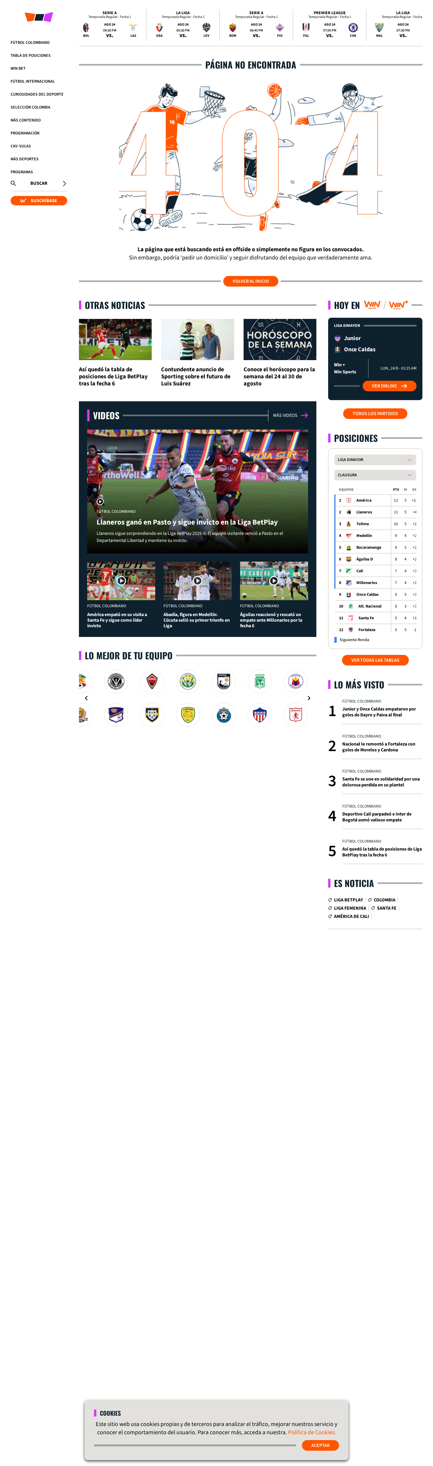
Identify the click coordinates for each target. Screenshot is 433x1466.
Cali (359, 571)
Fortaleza (366, 630)
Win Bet (18, 68)
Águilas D (364, 559)
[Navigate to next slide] (309, 698)
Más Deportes (25, 159)
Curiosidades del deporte (37, 94)
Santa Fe (366, 618)
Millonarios (366, 583)
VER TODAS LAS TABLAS (375, 660)
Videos (106, 415)
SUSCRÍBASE (44, 200)
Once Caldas (367, 595)
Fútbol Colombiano (30, 43)
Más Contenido (26, 120)
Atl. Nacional (369, 606)
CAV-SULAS (21, 146)
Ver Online (384, 386)
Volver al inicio (251, 281)
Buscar (38, 183)
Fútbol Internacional (33, 81)
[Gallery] (197, 698)
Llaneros (364, 512)
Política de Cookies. (312, 1432)
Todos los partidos (375, 413)
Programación (25, 133)
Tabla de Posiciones (31, 56)
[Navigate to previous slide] (86, 698)
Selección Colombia (30, 107)
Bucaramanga (368, 547)
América (363, 500)
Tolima (362, 524)
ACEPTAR (320, 1445)
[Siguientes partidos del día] (415, 25)
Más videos (285, 415)
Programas (22, 172)
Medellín (364, 536)
